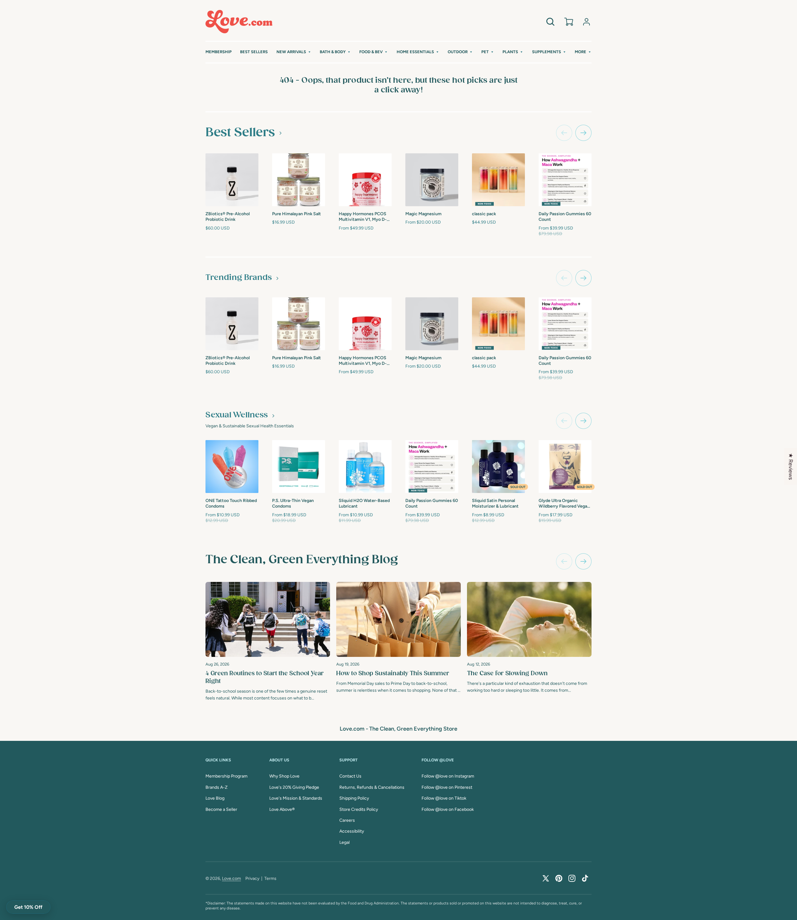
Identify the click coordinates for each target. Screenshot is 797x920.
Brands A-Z (216, 787)
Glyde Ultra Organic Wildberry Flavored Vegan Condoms (564, 503)
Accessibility (351, 831)
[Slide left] (564, 133)
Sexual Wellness (236, 415)
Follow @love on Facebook (448, 809)
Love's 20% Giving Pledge (294, 787)
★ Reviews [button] (790, 466)
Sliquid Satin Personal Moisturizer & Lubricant (495, 503)
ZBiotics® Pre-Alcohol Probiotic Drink (227, 216)
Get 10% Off (28, 907)
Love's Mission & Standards (295, 798)
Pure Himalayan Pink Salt (296, 213)
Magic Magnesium (423, 213)
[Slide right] (583, 133)
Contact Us (350, 776)
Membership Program (226, 776)
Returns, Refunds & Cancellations (371, 787)
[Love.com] (238, 21)
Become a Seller (221, 809)
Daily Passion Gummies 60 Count (565, 216)
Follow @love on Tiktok (444, 798)
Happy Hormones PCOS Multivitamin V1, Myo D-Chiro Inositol (363, 217)
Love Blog (214, 798)
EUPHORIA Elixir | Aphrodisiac (689, 216)
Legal (344, 842)
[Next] (583, 561)
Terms (270, 878)
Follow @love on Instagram (448, 776)
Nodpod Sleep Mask (758, 213)
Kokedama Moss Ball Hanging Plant (625, 216)
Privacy (252, 878)
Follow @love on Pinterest (447, 787)
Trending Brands (238, 277)
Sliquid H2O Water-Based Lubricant (364, 503)
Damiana (681, 499)
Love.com (231, 878)
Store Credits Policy (358, 809)
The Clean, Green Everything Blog (301, 559)
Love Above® (282, 809)
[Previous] (564, 561)
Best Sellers (240, 132)
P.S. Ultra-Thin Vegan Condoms (293, 503)
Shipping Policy (354, 798)
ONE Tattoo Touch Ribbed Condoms (231, 503)
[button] (294, 52)
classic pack (484, 213)
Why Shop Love (284, 776)
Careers (347, 820)
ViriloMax (615, 499)
